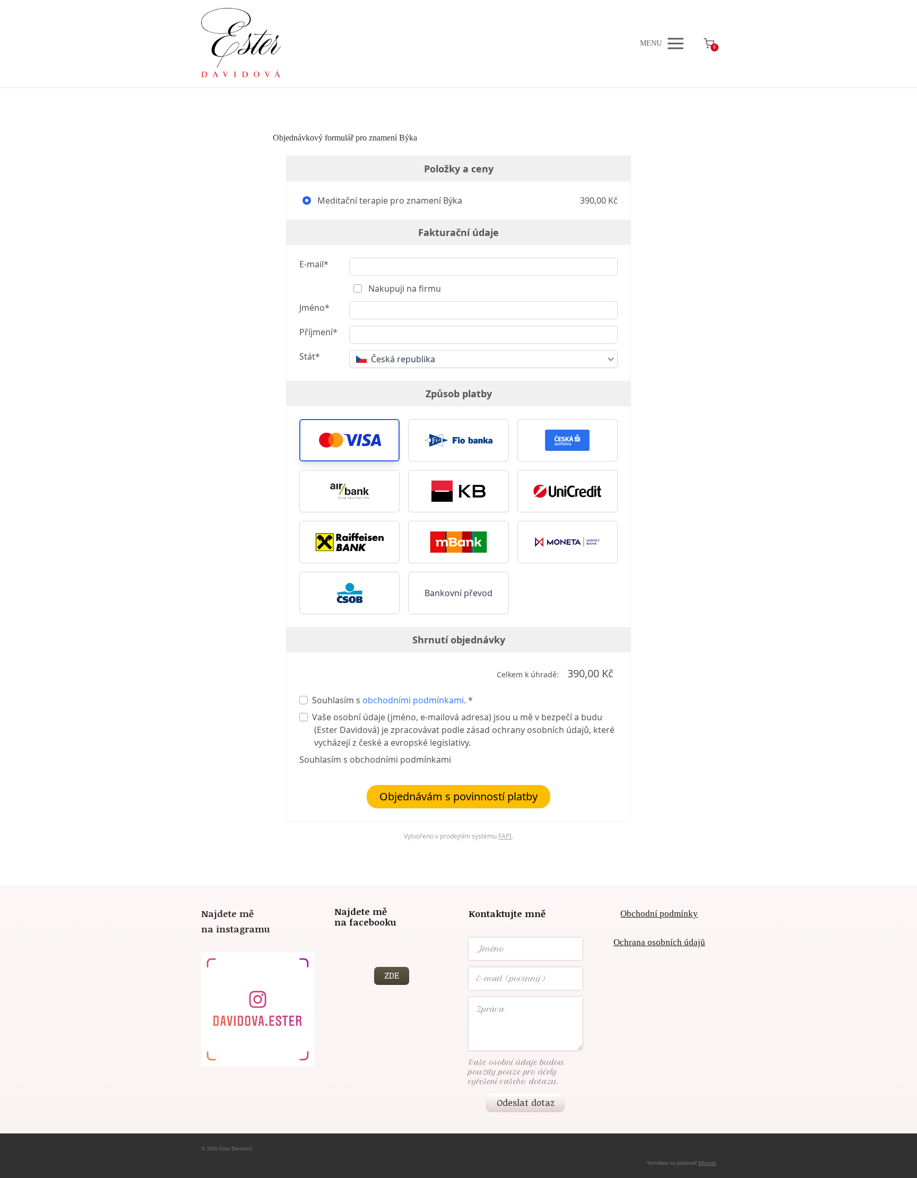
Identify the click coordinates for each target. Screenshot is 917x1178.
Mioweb (707, 1163)
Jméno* (314, 307)
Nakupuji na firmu (403, 288)
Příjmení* (318, 332)
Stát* (309, 356)
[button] (349, 440)
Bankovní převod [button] (458, 593)
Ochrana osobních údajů (659, 942)
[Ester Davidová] (241, 44)
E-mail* (313, 264)
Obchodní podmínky (659, 914)
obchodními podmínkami (413, 700)
